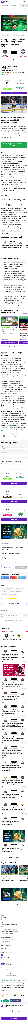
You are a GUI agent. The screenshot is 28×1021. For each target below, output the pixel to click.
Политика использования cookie (9, 929)
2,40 (2, 431)
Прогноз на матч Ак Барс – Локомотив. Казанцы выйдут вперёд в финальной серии (13, 711)
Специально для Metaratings (8, 919)
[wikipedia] (19, 995)
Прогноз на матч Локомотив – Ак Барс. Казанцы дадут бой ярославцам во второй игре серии (13, 725)
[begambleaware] (15, 1000)
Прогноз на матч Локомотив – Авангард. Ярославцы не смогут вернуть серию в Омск (12, 796)
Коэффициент (5, 452)
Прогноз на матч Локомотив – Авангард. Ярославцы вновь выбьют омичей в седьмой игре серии (12, 753)
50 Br (20, 497)
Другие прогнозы (8, 646)
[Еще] (26, 2)
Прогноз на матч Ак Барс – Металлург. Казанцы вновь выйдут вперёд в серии (13, 850)
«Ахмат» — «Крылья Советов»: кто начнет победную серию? (8, 880)
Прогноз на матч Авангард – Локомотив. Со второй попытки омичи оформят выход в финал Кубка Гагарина (12, 768)
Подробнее (5, 339)
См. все (25, 313)
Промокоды (23, 337)
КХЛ (23, 588)
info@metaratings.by (11, 975)
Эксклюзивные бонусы (10, 5)
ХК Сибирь (23, 55)
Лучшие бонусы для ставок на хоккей (9, 311)
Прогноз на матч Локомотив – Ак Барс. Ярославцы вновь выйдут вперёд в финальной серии (12, 684)
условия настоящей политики (16, 1012)
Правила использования (7, 926)
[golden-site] (9, 995)
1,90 (12, 425)
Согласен (14, 1018)
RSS (2, 922)
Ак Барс (5, 55)
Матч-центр (5, 628)
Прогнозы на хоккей (16, 591)
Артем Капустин (12, 66)
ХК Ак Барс (5, 591)
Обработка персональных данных (10, 931)
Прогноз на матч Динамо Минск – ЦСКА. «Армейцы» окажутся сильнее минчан (12, 247)
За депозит (10, 333)
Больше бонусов (14, 346)
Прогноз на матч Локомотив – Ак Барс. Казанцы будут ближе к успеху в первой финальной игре (13, 738)
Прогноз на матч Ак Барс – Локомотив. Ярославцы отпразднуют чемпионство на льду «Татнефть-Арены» (13, 657)
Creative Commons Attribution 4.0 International (12, 980)
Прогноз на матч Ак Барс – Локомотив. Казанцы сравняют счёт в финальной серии (13, 698)
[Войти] (24, 2)
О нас (2, 915)
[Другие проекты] (5, 2)
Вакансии (3, 917)
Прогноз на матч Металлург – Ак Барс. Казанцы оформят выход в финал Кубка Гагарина (12, 782)
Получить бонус (14, 904)
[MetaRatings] (6, 964)
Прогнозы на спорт (8, 588)
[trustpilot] (5, 1000)
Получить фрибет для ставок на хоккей (14, 145)
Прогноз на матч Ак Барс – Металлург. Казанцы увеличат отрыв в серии (13, 809)
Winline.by (5, 594)
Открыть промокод (9, 342)
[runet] (2, 995)
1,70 (17, 393)
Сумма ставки (5, 446)
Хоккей (18, 588)
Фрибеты (5, 333)
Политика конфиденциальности (9, 924)
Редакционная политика (7, 933)
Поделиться (12, 603)
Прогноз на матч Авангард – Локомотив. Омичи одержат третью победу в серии (13, 823)
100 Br (20, 88)
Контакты (3, 913)
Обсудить (7, 567)
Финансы (3, 948)
